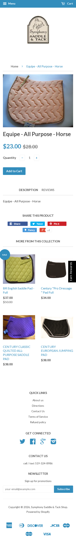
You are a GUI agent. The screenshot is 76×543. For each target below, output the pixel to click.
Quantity (9, 157)
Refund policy (38, 422)
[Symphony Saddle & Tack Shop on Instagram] (53, 442)
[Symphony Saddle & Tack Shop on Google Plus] (43, 442)
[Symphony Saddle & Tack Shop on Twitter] (22, 442)
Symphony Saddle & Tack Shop (49, 507)
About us (38, 400)
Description (28, 190)
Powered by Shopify (38, 511)
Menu (11, 3)
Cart (69, 3)
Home (14, 66)
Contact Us (38, 411)
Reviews (48, 190)
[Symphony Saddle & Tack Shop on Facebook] (33, 442)
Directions (38, 405)
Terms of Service (38, 416)
